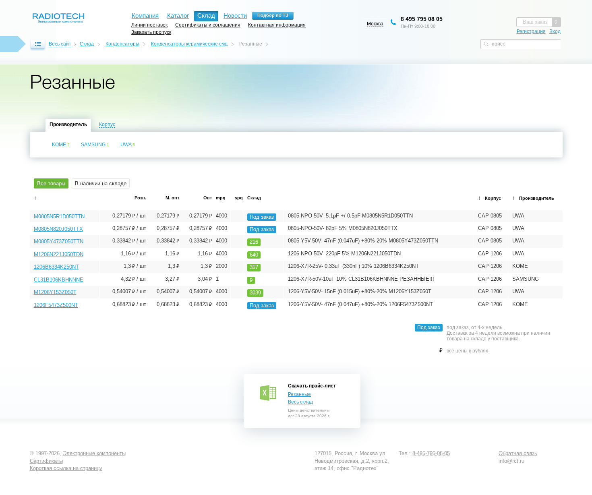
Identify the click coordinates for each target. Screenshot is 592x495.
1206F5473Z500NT (56, 305)
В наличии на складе (100, 183)
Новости (235, 15)
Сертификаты (46, 461)
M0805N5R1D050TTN (59, 216)
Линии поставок (149, 24)
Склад (87, 44)
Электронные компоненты (94, 453)
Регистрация (531, 31)
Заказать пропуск (151, 32)
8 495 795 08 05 (422, 19)
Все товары (51, 183)
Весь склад (300, 402)
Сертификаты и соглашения (207, 24)
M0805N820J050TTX (58, 229)
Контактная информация (277, 24)
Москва (375, 24)
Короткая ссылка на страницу (66, 468)
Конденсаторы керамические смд (189, 44)
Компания (145, 15)
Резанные (299, 394)
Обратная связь (518, 453)
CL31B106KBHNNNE (58, 280)
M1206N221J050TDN (58, 254)
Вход (555, 31)
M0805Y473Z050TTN (58, 241)
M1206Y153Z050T (55, 292)
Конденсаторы (122, 44)
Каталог (178, 15)
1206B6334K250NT (56, 267)
